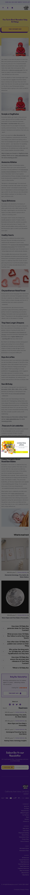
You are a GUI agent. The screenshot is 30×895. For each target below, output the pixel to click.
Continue (21, 452)
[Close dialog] (28, 438)
